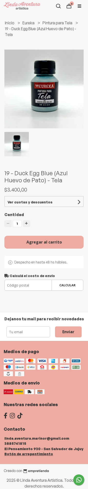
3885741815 (15, 443)
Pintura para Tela (58, 22)
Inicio (10, 22)
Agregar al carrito (44, 242)
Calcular (67, 285)
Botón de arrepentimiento (28, 454)
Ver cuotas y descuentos (30, 202)
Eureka (28, 22)
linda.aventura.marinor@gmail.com (36, 438)
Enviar (68, 331)
